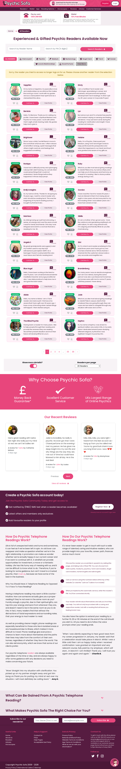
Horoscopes (10, 744)
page (68, 566)
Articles (81, 9)
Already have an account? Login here (103, 512)
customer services (108, 743)
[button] (60, 698)
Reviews (73, 9)
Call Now (29, 103)
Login (115, 3)
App (37, 9)
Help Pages (38, 740)
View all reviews (59, 483)
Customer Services (93, 9)
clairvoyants (70, 569)
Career (113, 59)
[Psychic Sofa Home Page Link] (17, 3)
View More (81, 64)
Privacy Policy (67, 735)
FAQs (36, 738)
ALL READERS (10, 59)
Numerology (70, 59)
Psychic (41, 59)
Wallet (32, 9)
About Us (9, 738)
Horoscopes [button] (62, 9)
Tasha (20, 448)
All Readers (25, 31)
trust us (21, 574)
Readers (9, 740)
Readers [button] (23, 9)
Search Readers (95, 49)
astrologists (96, 572)
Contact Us (38, 735)
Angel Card (87, 59)
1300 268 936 (36, 16)
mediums (79, 569)
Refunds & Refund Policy (71, 738)
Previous (55, 476)
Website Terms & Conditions (73, 740)
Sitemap (38, 768)
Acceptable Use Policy (42, 742)
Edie (95, 456)
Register (105, 3)
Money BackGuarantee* (22, 399)
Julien (58, 464)
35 (68, 351)
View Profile (48, 103)
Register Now (101, 506)
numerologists (82, 572)
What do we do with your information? (71, 745)
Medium (55, 59)
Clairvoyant (27, 59)
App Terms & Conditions (71, 742)
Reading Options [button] (48, 9)
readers (31, 653)
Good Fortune (67, 64)
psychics (87, 569)
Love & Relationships (46, 64)
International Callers (25, 768)
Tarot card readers (98, 569)
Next (68, 476)
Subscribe (102, 720)
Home (10, 31)
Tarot (100, 59)
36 (73, 351)
